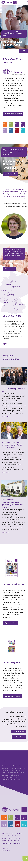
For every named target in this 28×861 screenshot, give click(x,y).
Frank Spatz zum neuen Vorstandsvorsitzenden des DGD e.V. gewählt (12, 445)
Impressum (5, 848)
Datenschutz (6, 851)
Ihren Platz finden (10, 174)
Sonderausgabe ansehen (12, 696)
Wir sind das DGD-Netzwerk (11, 836)
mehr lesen (5, 416)
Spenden (23, 51)
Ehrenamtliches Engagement (11, 843)
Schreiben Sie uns (18, 731)
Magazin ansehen (10, 623)
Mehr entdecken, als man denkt (12, 833)
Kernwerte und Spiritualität (11, 838)
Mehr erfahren (9, 269)
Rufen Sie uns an (18, 737)
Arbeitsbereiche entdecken (13, 114)
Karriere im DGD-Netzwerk (10, 841)
